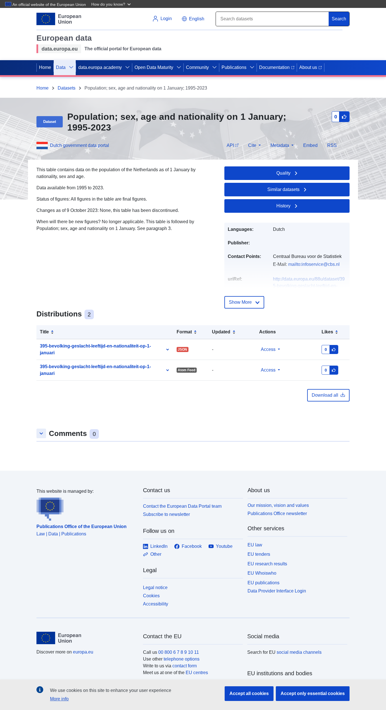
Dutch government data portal (79, 145)
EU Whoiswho (262, 573)
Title (44, 331)
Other (155, 554)
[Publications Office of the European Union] (86, 508)
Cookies (151, 595)
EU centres (197, 672)
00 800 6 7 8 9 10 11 (178, 652)
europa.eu (83, 652)
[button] (111, 4)
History (283, 205)
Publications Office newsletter (277, 513)
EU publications (263, 582)
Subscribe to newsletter (166, 514)
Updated (221, 331)
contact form (184, 665)
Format (184, 331)
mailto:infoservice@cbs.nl (314, 264)
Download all (325, 395)
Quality (283, 173)
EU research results (267, 563)
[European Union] (86, 638)
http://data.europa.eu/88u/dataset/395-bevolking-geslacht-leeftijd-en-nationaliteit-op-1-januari (309, 286)
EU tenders (259, 554)
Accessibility (155, 604)
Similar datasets (283, 189)
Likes (327, 331)
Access (268, 349)
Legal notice (155, 587)
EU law (255, 544)
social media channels (299, 652)
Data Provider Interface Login (277, 591)
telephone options (181, 659)
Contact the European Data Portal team (182, 506)
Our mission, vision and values (278, 505)
